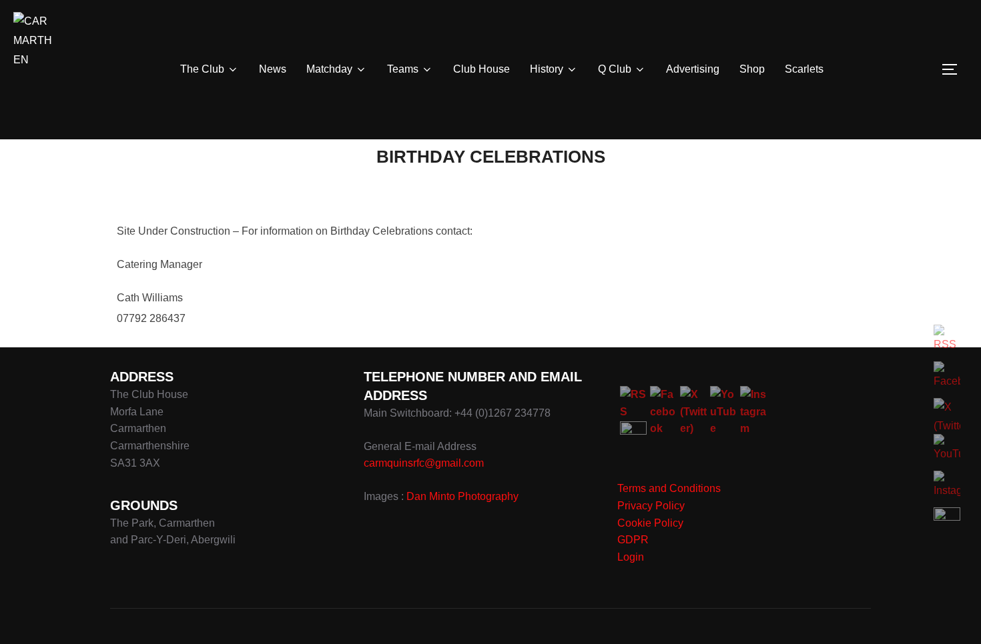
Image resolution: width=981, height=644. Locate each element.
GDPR (633, 539)
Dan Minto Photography (462, 496)
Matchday (329, 69)
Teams (402, 69)
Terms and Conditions (669, 488)
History (546, 69)
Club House (481, 69)
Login (630, 557)
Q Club (614, 69)
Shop (752, 69)
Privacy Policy (651, 505)
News (272, 69)
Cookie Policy (650, 523)
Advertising (692, 69)
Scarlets (804, 69)
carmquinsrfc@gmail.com (424, 463)
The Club (202, 69)
